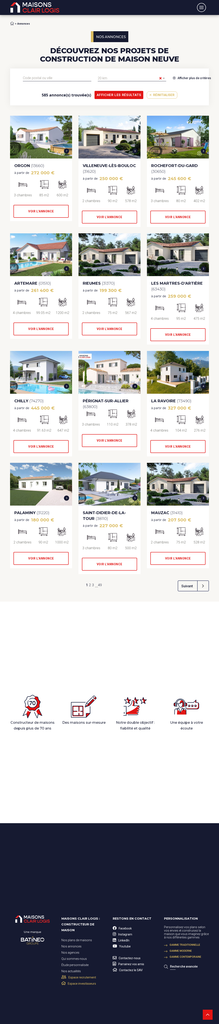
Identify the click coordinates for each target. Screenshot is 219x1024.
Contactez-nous (130, 958)
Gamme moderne (181, 950)
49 (100, 585)
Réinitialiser (163, 95)
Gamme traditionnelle (185, 944)
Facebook (125, 928)
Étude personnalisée (75, 965)
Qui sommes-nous (74, 958)
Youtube (125, 946)
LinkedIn (123, 940)
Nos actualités (71, 971)
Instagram (125, 934)
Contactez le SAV (131, 970)
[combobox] (57, 78)
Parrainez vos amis (131, 964)
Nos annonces (71, 946)
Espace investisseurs (82, 983)
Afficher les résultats (119, 95)
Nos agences (70, 952)
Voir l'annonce (41, 211)
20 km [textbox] (130, 78)
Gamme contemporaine (185, 956)
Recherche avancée (184, 966)
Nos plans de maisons (76, 940)
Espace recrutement (82, 977)
